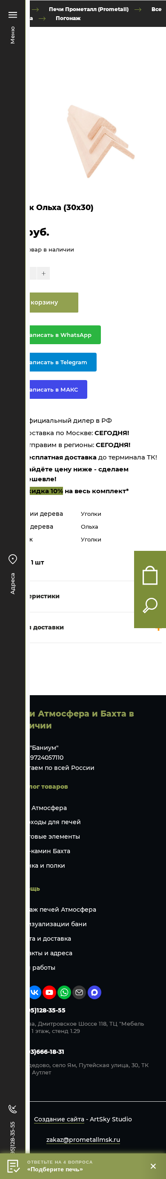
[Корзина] (150, 575)
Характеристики (32, 596)
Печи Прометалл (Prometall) (89, 9)
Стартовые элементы (46, 836)
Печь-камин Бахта (41, 851)
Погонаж (68, 18)
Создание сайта (59, 1119)
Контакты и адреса (42, 953)
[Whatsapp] (64, 992)
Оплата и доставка (42, 938)
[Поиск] (150, 605)
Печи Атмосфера (40, 808)
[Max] (94, 992)
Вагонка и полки (39, 865)
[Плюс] (43, 273)
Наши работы (34, 967)
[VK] (34, 992)
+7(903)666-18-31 (38, 1052)
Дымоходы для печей (47, 822)
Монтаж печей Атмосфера (54, 909)
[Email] (79, 992)
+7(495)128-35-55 (39, 1010)
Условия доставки (34, 627)
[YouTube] (49, 992)
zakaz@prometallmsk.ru (83, 1140)
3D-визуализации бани (50, 924)
